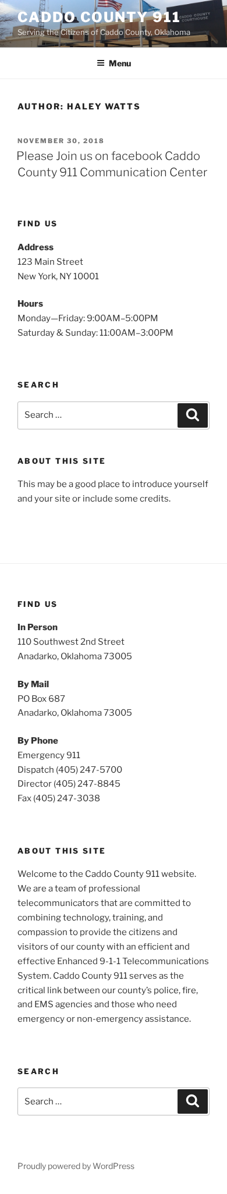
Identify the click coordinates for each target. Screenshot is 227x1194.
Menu (120, 63)
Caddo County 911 (99, 17)
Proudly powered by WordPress (75, 1166)
